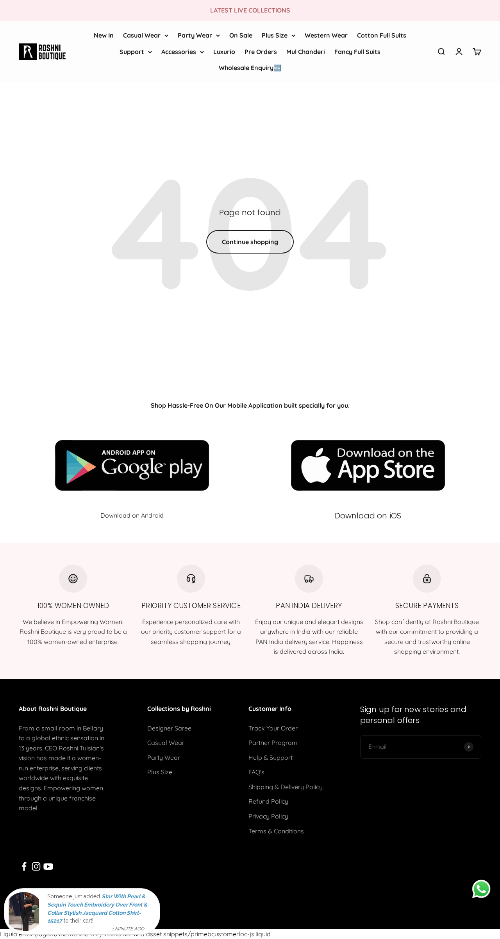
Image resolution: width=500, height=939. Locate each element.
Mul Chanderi (305, 51)
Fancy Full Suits (357, 51)
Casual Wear (142, 35)
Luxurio (224, 51)
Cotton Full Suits (381, 35)
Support (132, 51)
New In (104, 35)
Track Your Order (273, 728)
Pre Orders (261, 51)
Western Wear (326, 35)
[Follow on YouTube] (48, 866)
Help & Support (270, 757)
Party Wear (195, 35)
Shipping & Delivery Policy (285, 787)
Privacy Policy (268, 816)
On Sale (240, 35)
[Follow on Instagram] (36, 866)
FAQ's (256, 772)
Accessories (178, 51)
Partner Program (273, 743)
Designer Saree (169, 728)
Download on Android (132, 515)
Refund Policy (268, 801)
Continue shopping (250, 242)
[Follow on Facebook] (24, 866)
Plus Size (275, 35)
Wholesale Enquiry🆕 (250, 68)
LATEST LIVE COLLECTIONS (250, 10)
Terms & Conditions (276, 831)
